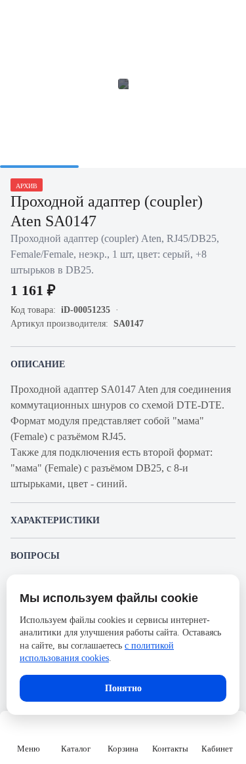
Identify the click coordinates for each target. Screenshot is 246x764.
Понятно (123, 688)
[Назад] (18, 18)
